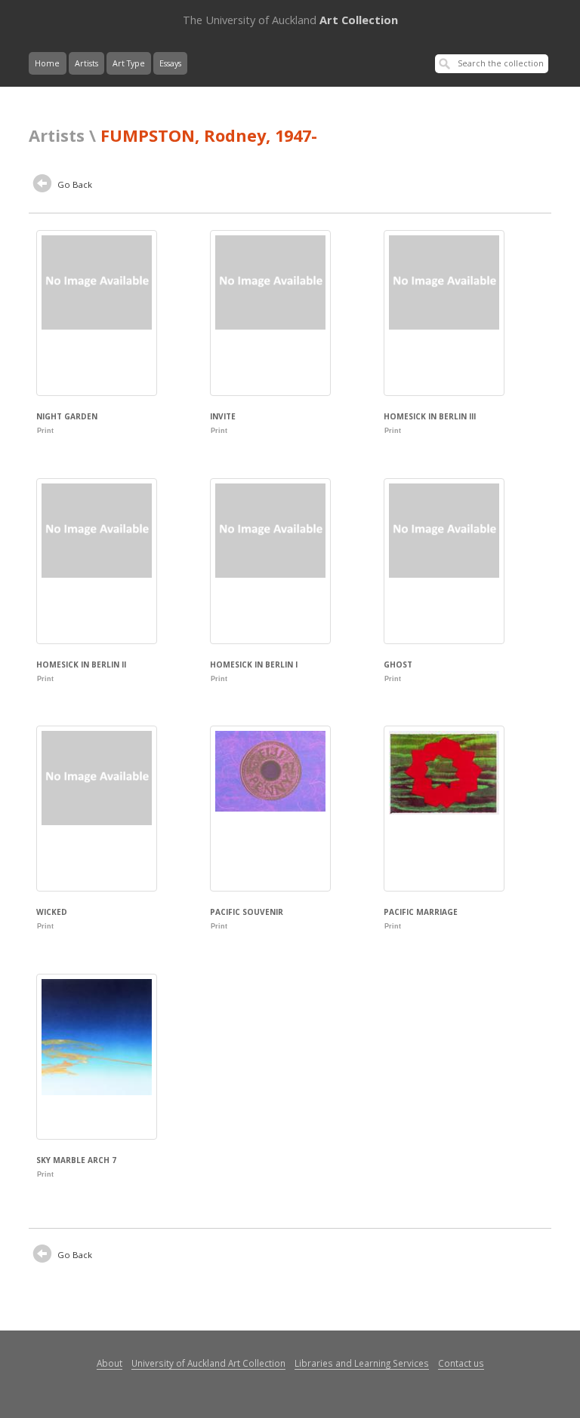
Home (47, 63)
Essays (170, 63)
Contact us (461, 1363)
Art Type (129, 63)
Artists (86, 63)
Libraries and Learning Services (362, 1363)
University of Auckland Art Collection (208, 1363)
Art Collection (290, 19)
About (109, 1363)
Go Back (73, 184)
